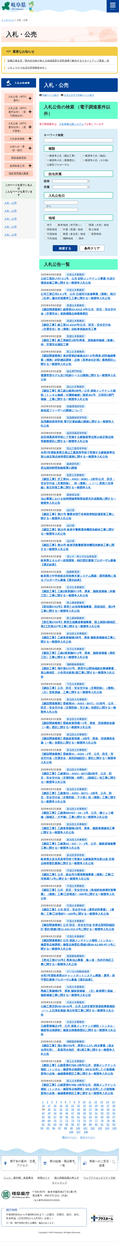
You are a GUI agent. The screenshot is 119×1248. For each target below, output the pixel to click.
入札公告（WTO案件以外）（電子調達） (17, 127)
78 (102, 1120)
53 (108, 1113)
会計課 (70, 510)
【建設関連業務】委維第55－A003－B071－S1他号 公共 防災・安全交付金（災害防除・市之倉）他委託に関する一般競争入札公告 (78, 707)
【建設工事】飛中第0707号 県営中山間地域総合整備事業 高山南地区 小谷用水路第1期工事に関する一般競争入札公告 (79, 672)
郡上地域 (94, 229)
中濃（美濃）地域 (73, 229)
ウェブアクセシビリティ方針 (99, 1177)
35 (78, 1109)
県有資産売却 (18, 157)
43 (49, 1113)
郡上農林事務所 (75, 602)
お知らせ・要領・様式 (17, 148)
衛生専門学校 (74, 371)
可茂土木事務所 (75, 870)
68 (43, 1120)
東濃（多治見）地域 (74, 234)
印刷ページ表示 (50, 95)
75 (84, 1120)
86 (72, 1124)
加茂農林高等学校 (77, 417)
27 (108, 1106)
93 (113, 1124)
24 (90, 1106)
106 (71, 1132)
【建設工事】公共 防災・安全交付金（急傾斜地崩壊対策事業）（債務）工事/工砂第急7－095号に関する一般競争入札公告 (78, 894)
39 (102, 1109)
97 (59, 1128)
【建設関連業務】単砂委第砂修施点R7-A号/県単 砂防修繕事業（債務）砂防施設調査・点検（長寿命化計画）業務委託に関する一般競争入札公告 (78, 360)
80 (113, 1120)
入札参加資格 (17, 138)
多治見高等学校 (75, 855)
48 (78, 1113)
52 (102, 1113)
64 (96, 1117)
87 (78, 1124)
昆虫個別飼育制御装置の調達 (59, 467)
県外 (81, 238)
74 (78, 1120)
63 (90, 1117)
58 (61, 1117)
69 (49, 1120)
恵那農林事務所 (75, 956)
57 (55, 1117)
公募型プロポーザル (58, 164)
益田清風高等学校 (77, 433)
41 (113, 1109)
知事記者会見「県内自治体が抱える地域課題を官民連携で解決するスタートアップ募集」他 (58, 60)
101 (85, 1128)
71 (61, 1120)
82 (49, 1124)
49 (84, 1113)
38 (96, 1109)
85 (66, 1124)
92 (108, 1124)
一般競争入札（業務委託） (62, 160)
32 (61, 1109)
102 (92, 1128)
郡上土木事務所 (75, 351)
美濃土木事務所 (75, 305)
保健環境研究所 (75, 406)
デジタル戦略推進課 (78, 971)
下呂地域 (52, 238)
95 (47, 1128)
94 (42, 1128)
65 (102, 1117)
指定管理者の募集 (19, 173)
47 (72, 1113)
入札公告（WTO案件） (17, 98)
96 (53, 1128)
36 (84, 1109)
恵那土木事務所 (75, 475)
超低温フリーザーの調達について (62, 410)
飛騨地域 (68, 238)
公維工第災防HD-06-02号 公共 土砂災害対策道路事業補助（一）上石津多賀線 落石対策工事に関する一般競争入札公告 (78, 1010)
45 (61, 1113)
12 (95, 1102)
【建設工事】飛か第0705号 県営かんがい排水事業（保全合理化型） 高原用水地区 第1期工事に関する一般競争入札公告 (78, 1050)
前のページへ (69, 1137)
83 (55, 1124)
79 (108, 1120)
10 (84, 1102)
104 (107, 1128)
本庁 (49, 225)
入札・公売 (10, 203)
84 (61, 1124)
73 (72, 1120)
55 (43, 1117)
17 (49, 1106)
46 (66, 1113)
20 (66, 1106)
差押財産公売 (17, 166)
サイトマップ (59, 1182)
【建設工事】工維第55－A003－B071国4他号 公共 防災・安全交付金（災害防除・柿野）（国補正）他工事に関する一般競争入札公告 (78, 778)
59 (66, 1117)
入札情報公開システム (71, 124)
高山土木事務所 (75, 386)
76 (90, 1120)
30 (49, 1109)
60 (72, 1117)
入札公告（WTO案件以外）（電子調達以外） (17, 112)
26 (102, 1106)
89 (90, 1124)
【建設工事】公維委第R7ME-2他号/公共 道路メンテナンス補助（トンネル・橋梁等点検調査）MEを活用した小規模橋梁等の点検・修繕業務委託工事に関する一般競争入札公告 (78, 1069)
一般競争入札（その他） (96, 160)
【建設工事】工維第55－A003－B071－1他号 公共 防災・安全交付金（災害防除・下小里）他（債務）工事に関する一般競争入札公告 (78, 797)
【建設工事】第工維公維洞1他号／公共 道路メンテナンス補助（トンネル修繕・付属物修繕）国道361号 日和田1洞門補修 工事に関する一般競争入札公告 (78, 395)
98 (65, 1128)
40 (108, 1109)
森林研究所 (73, 464)
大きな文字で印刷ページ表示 (79, 95)
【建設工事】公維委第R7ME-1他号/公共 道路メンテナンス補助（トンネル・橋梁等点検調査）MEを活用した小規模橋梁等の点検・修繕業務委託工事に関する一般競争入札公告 (78, 1089)
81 (43, 1124)
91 (102, 1124)
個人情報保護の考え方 (66, 1177)
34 (72, 1109)
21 (72, 1106)
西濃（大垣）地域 (99, 225)
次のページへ (87, 1137)
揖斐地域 (52, 229)
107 (78, 1132)
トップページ (7, 20)
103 (100, 1128)
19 (61, 1106)
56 (49, 1117)
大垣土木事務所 (75, 274)
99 (71, 1128)
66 (108, 1117)
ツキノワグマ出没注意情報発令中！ (27, 67)
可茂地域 (52, 234)
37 (90, 1109)
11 (90, 1102)
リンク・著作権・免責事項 (18, 1177)
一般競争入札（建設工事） (62, 155)
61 (78, 1117)
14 (107, 1102)
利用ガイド (43, 1177)
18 (55, 1106)
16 (43, 1106)
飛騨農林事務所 (75, 664)
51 (96, 1113)
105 (114, 1128)
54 (113, 1113)
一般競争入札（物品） (95, 155)
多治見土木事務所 (77, 633)
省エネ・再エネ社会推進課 (82, 556)
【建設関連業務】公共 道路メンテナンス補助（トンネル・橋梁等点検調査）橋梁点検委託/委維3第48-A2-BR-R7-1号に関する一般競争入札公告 (78, 944)
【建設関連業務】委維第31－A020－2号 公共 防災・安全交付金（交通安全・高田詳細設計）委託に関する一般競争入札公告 (78, 758)
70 (55, 1120)
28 (113, 1106)
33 (66, 1109)
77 (96, 1120)
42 (43, 1113)
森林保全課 (73, 494)
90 (96, 1124)
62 (84, 1117)
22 (78, 1106)
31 (55, 1109)
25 (96, 1106)
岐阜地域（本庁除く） (70, 225)
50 (90, 1113)
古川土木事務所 (75, 587)
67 (113, 1117)
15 (113, 1102)
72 (66, 1120)
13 (101, 1102)
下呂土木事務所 (75, 684)
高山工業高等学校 (77, 448)
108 (86, 1132)
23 (84, 1106)
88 (84, 1124)
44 (55, 1113)
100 (78, 1128)
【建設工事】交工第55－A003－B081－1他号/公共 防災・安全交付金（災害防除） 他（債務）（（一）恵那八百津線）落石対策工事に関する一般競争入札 (78, 483)
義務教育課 (73, 572)
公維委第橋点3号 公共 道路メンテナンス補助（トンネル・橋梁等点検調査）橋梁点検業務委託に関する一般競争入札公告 (78, 1030)
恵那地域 (96, 234)
